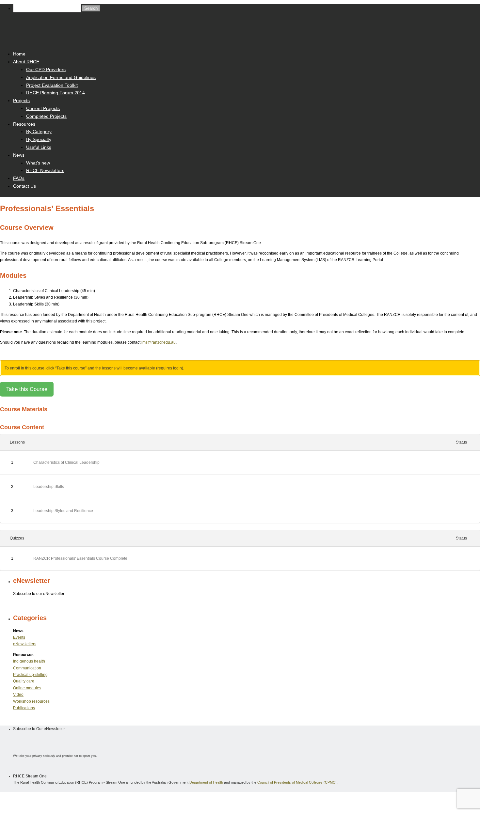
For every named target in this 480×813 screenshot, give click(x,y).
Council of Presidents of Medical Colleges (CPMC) (297, 782)
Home (19, 53)
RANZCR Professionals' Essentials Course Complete (80, 558)
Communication (27, 668)
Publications (24, 708)
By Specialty (38, 139)
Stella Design (129, 799)
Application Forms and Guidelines (61, 77)
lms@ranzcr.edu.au (158, 342)
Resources (24, 124)
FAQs (18, 178)
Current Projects (43, 108)
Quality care (23, 681)
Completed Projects (46, 116)
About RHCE (26, 61)
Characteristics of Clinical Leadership (66, 462)
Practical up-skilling (30, 674)
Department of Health (206, 782)
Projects (21, 100)
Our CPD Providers (46, 69)
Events (19, 637)
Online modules (27, 688)
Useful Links (38, 147)
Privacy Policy (90, 799)
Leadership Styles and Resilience (63, 510)
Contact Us (24, 186)
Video (18, 694)
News (18, 155)
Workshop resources (31, 701)
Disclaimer (65, 799)
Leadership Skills (48, 486)
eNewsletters (24, 644)
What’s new (38, 162)
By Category (39, 131)
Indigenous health (29, 661)
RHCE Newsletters (45, 170)
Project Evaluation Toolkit (52, 85)
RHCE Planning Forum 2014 (55, 92)
